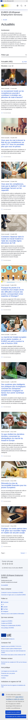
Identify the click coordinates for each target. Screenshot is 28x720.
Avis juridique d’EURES (7, 627)
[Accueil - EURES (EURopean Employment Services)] (8, 5)
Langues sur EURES (6, 621)
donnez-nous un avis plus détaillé (13, 567)
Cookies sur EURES (6, 623)
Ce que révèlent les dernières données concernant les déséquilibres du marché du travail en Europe (12, 437)
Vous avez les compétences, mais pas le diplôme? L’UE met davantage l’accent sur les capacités (13, 187)
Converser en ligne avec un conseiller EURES (13, 594)
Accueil (5, 19)
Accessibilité (4, 585)
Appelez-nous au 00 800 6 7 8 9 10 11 (11, 646)
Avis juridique (4, 675)
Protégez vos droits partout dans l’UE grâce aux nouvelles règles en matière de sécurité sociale (14, 530)
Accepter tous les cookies (13, 712)
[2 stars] (4, 564)
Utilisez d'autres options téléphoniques (11, 648)
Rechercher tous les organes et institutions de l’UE (13, 686)
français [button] (17, 5)
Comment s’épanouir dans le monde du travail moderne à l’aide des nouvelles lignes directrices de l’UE (12, 240)
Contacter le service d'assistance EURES (12, 592)
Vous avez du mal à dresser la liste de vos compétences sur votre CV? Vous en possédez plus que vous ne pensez (13, 143)
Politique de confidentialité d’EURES (11, 625)
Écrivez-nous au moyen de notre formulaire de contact (13, 651)
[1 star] (3, 564)
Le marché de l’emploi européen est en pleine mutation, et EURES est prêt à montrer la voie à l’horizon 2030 (13, 340)
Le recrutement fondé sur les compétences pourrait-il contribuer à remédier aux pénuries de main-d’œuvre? (12, 94)
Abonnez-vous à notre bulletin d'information (12, 613)
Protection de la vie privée (8, 673)
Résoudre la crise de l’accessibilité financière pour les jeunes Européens (13, 485)
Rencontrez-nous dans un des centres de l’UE (13, 654)
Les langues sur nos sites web (9, 671)
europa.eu (11, 639)
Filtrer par (5, 55)
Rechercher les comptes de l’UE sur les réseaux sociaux (14, 662)
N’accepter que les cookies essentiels (16, 716)
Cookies (3, 677)
